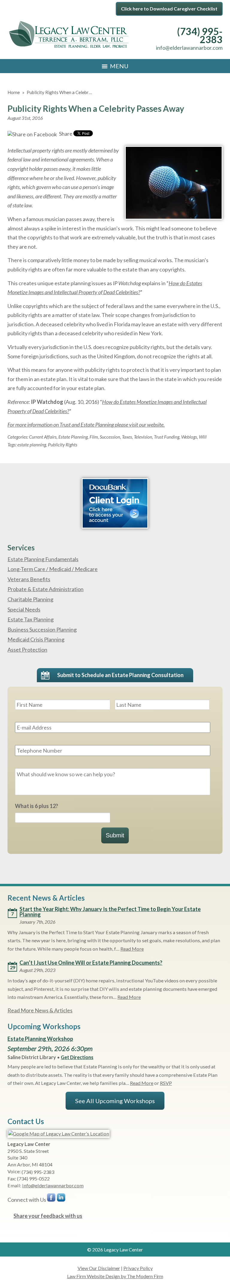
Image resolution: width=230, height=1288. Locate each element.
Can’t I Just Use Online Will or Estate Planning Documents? (90, 962)
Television (143, 437)
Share (65, 133)
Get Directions (77, 1057)
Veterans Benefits (28, 579)
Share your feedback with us (47, 1215)
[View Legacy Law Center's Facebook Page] (51, 1198)
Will (203, 437)
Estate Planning (73, 437)
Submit (115, 835)
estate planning (31, 444)
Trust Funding (166, 437)
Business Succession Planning (42, 629)
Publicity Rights (62, 444)
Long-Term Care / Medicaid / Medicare (52, 569)
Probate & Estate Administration (45, 589)
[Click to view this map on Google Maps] (58, 1133)
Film (94, 437)
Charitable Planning (30, 599)
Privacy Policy (138, 1268)
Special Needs (23, 609)
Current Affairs (43, 437)
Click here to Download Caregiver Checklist (169, 8)
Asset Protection (27, 649)
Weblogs (189, 437)
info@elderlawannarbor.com (189, 47)
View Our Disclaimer (99, 1268)
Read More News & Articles (39, 1010)
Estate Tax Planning (30, 619)
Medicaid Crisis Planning (35, 639)
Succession (110, 437)
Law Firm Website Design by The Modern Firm (115, 1276)
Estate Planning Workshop (40, 1038)
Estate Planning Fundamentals (42, 559)
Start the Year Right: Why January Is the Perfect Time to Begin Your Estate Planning (110, 912)
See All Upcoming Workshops (115, 1100)
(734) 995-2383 (200, 35)
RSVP (166, 1083)
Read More (132, 949)
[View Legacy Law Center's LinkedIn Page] (61, 1198)
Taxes (127, 437)
